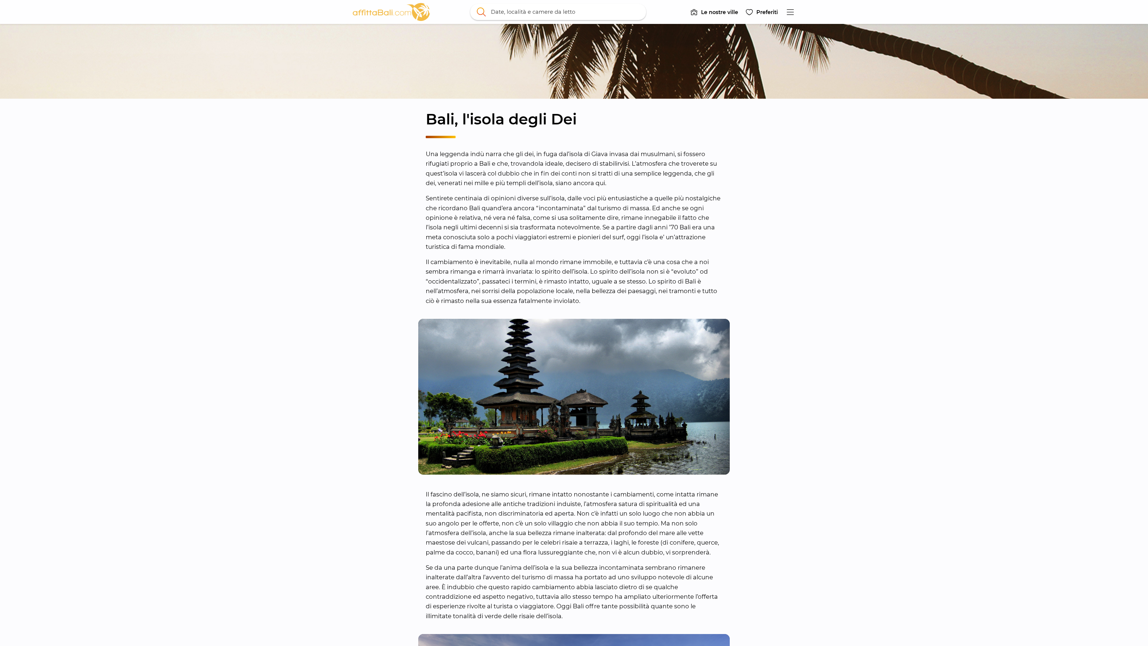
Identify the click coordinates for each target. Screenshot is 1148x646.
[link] (391, 12)
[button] (714, 11)
